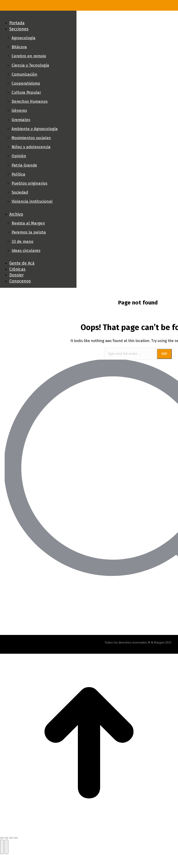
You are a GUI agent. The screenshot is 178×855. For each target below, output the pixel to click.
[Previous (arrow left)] (2, 847)
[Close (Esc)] (2, 838)
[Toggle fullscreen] (11, 838)
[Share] (6, 838)
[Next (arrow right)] (6, 847)
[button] (38, 15)
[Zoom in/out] (16, 838)
